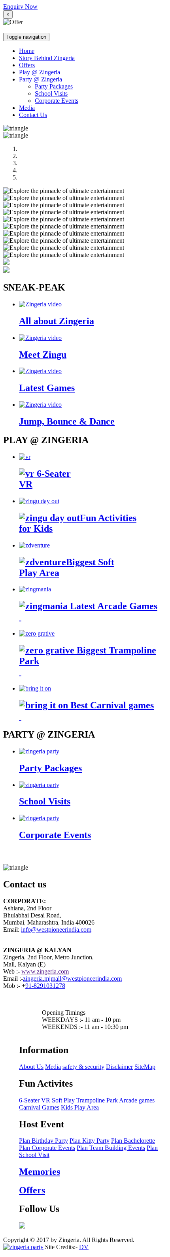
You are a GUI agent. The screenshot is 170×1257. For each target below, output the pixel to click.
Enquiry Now (20, 6)
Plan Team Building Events (111, 1147)
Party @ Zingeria (42, 79)
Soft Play (63, 1100)
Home (26, 50)
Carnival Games (39, 1107)
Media (27, 107)
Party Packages (54, 86)
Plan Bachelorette (133, 1140)
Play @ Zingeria (39, 72)
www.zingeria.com (45, 971)
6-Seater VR (34, 1100)
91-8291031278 (45, 985)
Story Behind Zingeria (47, 58)
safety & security (83, 1066)
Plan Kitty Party (90, 1140)
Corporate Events (56, 100)
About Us (31, 1066)
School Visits (51, 93)
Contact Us (33, 114)
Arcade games (137, 1100)
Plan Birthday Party (43, 1140)
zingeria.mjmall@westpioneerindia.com (72, 978)
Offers (27, 65)
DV (84, 1247)
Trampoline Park (97, 1100)
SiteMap (144, 1066)
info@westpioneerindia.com (56, 929)
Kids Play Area (80, 1107)
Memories (39, 1171)
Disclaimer (119, 1066)
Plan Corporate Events (47, 1147)
